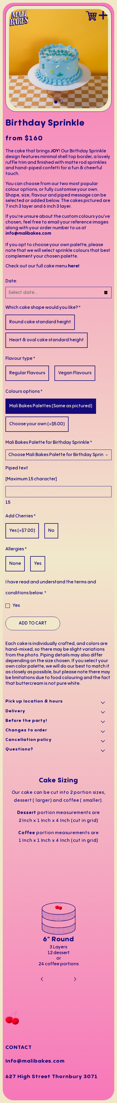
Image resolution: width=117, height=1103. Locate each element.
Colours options (23, 391)
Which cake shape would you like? (43, 307)
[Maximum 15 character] (31, 473)
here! (73, 266)
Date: (11, 281)
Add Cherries (20, 516)
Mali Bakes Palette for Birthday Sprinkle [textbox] (48, 442)
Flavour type (20, 358)
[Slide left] (42, 980)
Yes (16, 605)
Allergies (16, 549)
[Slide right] (75, 980)
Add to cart (33, 623)
